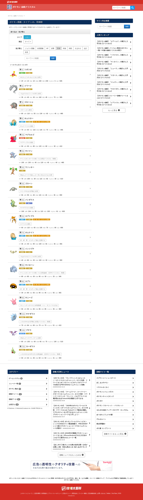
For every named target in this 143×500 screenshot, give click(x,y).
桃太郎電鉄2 (101, 424)
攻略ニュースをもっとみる (70, 455)
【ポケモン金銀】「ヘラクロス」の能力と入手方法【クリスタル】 (112, 56)
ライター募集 (83, 493)
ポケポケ (100, 401)
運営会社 (74, 493)
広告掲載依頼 (92, 493)
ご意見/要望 (36, 493)
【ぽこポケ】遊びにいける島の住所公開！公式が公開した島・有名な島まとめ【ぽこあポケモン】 (70, 447)
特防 (70, 48)
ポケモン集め (14, 389)
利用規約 (44, 493)
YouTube (114, 493)
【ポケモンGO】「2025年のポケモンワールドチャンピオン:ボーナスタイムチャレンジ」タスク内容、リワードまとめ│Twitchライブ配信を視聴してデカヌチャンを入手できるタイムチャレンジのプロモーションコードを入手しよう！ (70, 411)
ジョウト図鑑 (29, 48)
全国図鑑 (40, 48)
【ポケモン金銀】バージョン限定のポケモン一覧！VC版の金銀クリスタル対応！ (112, 49)
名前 (26, 52)
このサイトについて (26, 493)
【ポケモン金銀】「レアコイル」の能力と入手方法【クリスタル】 (112, 104)
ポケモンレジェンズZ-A (105, 392)
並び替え (19, 48)
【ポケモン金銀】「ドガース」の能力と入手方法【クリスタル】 (112, 76)
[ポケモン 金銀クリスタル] (39, 9)
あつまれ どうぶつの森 (105, 414)
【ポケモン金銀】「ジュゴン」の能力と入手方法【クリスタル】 (112, 83)
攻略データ (14, 399)
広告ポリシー (67, 493)
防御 (58, 48)
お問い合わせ (101, 493)
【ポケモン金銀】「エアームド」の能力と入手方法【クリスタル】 (112, 42)
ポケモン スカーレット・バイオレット (110, 405)
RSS (119, 493)
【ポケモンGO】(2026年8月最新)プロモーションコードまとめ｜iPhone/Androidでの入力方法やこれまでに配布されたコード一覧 (70, 436)
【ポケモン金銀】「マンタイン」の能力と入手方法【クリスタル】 (112, 63)
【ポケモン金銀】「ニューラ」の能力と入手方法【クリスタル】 (112, 70)
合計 (85, 48)
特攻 (64, 48)
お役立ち (13, 404)
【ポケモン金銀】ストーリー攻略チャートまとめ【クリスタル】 (112, 97)
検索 (132, 8)
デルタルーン (101, 419)
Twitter (108, 493)
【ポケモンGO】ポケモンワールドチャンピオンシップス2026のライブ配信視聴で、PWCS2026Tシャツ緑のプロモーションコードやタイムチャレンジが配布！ (70, 425)
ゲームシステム (15, 378)
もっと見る (112, 110)
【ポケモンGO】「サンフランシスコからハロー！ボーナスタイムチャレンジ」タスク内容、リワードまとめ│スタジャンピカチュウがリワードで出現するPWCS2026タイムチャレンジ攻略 (70, 382)
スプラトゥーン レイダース (106, 378)
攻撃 (52, 48)
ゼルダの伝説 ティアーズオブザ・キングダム (112, 410)
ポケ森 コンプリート (104, 428)
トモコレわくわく (103, 387)
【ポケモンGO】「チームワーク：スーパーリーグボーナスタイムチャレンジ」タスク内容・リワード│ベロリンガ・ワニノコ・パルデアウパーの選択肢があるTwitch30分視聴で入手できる (70, 396)
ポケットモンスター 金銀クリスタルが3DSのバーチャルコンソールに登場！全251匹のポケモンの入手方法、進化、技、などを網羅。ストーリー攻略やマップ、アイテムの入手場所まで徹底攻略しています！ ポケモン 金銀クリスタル (71, 479)
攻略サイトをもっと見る (114, 434)
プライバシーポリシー (55, 493)
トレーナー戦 (14, 383)
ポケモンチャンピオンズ (105, 396)
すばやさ (78, 48)
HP (47, 48)
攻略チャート (15, 394)
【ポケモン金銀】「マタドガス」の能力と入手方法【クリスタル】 (112, 90)
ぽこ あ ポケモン (102, 382)
